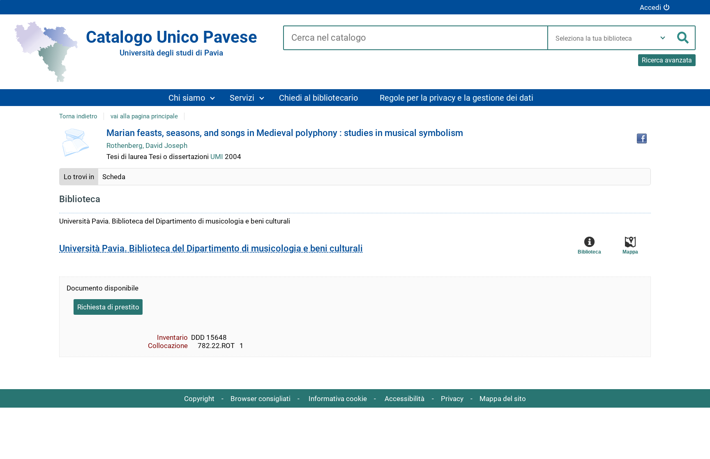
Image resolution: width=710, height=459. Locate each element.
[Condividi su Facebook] (642, 138)
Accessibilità (404, 398)
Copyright (199, 398)
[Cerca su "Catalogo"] (415, 38)
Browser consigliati (260, 398)
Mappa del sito (502, 398)
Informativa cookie (338, 398)
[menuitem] (191, 97)
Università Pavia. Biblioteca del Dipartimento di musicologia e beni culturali (211, 248)
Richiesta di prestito (108, 307)
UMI (217, 156)
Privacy (452, 398)
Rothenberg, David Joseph (146, 145)
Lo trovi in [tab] (79, 177)
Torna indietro (78, 116)
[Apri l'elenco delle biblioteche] (663, 37)
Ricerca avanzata (667, 60)
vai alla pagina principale (144, 116)
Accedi (650, 7)
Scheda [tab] (113, 177)
